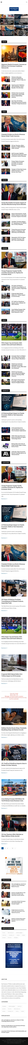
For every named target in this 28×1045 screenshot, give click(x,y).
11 (12, 848)
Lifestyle (4, 935)
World (23, 935)
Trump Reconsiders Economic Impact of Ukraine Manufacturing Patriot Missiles (13, 203)
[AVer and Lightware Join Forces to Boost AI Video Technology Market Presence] (5, 886)
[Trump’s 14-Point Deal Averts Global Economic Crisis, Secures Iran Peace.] (5, 171)
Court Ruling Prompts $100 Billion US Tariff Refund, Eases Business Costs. (18, 311)
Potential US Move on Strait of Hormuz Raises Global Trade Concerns (7, 33)
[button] (2, 25)
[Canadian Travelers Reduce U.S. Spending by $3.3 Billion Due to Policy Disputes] (5, 224)
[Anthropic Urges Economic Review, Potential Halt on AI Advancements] (5, 454)
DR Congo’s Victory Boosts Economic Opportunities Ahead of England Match (18, 381)
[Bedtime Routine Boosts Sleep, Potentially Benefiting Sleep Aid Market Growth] (14, 716)
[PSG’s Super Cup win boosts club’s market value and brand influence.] (14, 332)
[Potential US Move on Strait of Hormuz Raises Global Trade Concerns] (14, 123)
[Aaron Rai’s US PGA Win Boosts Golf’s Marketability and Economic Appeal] (5, 903)
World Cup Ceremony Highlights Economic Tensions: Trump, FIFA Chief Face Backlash (18, 366)
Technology (11, 935)
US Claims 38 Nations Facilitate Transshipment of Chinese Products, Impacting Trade (21, 32)
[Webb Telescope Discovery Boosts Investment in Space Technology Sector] (5, 438)
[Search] (26, 2)
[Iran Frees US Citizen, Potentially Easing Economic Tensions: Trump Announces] (5, 103)
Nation (3, 937)
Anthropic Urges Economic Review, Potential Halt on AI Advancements (18, 453)
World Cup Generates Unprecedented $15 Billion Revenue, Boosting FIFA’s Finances (18, 374)
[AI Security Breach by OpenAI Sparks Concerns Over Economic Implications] (5, 430)
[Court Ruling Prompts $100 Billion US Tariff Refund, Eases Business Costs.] (5, 311)
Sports (18, 935)
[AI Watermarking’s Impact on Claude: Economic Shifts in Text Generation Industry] (14, 402)
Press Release (11, 932)
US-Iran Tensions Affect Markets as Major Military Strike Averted (18, 147)
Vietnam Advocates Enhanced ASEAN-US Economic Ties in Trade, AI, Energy (18, 79)
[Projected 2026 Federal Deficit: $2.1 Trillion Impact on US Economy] (5, 296)
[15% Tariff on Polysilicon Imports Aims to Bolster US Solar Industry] (5, 304)
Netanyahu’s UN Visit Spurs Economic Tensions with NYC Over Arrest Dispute (18, 239)
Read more (3, 498)
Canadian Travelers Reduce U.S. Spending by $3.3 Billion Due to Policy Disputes (18, 223)
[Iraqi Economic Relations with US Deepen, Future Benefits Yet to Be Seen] (5, 87)
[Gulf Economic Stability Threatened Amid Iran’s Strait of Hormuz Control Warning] (5, 155)
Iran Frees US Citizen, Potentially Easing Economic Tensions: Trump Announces (18, 102)
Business (16, 937)
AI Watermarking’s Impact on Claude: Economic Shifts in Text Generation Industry (21, 21)
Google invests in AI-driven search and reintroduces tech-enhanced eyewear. (18, 911)
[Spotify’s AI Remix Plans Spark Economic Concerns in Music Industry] (5, 921)
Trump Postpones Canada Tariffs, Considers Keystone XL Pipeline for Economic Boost (7, 21)
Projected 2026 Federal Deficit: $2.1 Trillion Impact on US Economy (18, 295)
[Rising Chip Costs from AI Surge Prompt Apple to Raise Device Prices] (5, 446)
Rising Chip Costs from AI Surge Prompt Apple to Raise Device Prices (18, 445)
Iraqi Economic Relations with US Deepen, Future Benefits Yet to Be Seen (17, 86)
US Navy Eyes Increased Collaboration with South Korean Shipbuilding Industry (17, 95)
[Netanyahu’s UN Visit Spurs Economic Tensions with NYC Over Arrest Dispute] (5, 239)
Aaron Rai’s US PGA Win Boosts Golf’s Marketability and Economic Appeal (18, 902)
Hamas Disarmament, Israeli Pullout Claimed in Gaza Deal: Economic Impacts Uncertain (18, 215)
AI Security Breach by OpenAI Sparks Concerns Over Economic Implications (18, 429)
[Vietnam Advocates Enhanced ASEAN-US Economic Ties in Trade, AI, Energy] (5, 79)
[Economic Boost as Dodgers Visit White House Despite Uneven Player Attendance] (5, 358)
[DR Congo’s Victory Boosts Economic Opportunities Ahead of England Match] (5, 382)
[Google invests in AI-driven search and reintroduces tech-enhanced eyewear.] (5, 912)
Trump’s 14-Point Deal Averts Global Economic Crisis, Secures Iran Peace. (18, 171)
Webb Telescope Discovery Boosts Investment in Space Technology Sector (18, 437)
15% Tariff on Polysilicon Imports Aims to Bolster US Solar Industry (18, 303)
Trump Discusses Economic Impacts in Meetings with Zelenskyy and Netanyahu (18, 231)
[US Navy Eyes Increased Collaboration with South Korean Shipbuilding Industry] (5, 95)
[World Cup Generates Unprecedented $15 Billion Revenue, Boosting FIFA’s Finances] (5, 374)
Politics (10, 937)
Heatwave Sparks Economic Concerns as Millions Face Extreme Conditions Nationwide (13, 66)
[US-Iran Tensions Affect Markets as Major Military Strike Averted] (5, 147)
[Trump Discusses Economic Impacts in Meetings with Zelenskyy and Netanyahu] (5, 232)
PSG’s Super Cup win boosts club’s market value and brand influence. (11, 343)
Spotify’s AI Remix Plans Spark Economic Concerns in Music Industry (18, 920)
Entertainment (19, 932)
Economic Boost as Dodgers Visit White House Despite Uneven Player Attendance (18, 357)
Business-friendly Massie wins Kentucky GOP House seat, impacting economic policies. (18, 894)
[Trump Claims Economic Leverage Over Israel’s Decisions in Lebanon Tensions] (5, 163)
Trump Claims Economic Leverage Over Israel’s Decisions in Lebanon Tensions (17, 163)
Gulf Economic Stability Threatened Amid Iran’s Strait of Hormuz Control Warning (18, 155)
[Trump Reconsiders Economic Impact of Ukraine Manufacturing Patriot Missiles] (14, 191)
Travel (3, 932)
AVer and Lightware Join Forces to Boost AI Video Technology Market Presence (18, 885)
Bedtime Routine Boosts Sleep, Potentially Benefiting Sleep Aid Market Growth (13, 729)
